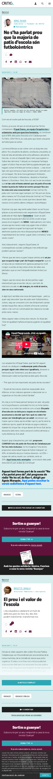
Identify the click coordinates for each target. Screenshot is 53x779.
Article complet (27, 683)
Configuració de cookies (13, 775)
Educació (7, 494)
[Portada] (8, 3)
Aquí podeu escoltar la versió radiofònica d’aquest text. (25, 482)
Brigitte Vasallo (22, 588)
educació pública (22, 696)
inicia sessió (36, 545)
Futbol (18, 494)
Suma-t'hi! (25, 539)
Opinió (5, 12)
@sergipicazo (21, 27)
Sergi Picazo (20, 20)
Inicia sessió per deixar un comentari (27, 508)
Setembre (28, 215)
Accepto (45, 775)
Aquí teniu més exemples (19, 459)
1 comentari (27, 710)
